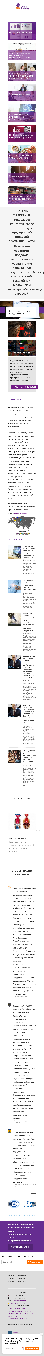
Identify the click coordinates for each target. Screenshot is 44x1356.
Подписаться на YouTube (25, 387)
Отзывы (10, 1281)
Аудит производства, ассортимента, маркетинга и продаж (20, 55)
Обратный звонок (20, 1247)
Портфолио (20, 1276)
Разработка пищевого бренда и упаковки (20, 156)
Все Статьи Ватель (27, 788)
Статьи (10, 1276)
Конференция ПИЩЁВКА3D (18, 1319)
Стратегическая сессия (20, 94)
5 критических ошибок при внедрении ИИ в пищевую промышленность (29, 585)
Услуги (10, 1278)
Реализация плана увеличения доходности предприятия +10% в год (21, 75)
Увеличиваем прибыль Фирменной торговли (21, 197)
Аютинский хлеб (17, 838)
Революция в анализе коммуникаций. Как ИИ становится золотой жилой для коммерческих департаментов (29, 622)
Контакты (20, 1281)
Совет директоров (18, 176)
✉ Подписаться (34, 1262)
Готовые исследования (20, 32)
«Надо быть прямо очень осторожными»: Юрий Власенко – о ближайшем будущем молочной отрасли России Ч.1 (29, 713)
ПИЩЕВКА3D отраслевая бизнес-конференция (21, 136)
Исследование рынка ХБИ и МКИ (20, 1311)
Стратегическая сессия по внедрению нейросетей (20, 116)
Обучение (20, 1278)
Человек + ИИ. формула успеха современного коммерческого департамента (29, 551)
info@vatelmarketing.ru (21, 1301)
